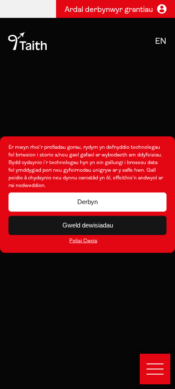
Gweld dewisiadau (87, 225)
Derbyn (87, 201)
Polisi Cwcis (83, 240)
